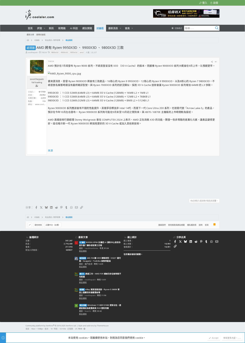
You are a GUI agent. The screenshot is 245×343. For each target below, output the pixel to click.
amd (82, 52)
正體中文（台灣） (53, 225)
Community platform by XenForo (51, 325)
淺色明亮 (38, 225)
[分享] (212, 61)
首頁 (207, 225)
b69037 (69, 250)
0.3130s (63, 328)
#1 (216, 61)
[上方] (211, 225)
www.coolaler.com (43, 104)
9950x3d (73, 52)
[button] (44, 28)
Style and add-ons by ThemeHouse (93, 325)
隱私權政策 (191, 225)
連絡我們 (162, 225)
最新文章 (83, 237)
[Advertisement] (111, 176)
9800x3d (54, 52)
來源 (50, 150)
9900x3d (64, 52)
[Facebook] (218, 327)
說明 (200, 225)
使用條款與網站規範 (176, 225)
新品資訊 (83, 251)
